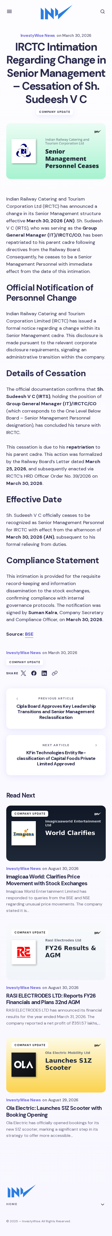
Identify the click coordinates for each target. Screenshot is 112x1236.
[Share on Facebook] (34, 673)
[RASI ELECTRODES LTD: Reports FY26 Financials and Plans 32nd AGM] (56, 952)
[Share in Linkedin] (44, 673)
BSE (29, 634)
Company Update (54, 112)
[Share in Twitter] (23, 673)
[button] (9, 11)
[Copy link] (54, 673)
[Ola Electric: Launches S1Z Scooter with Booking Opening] (56, 1065)
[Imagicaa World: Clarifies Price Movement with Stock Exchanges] (56, 833)
